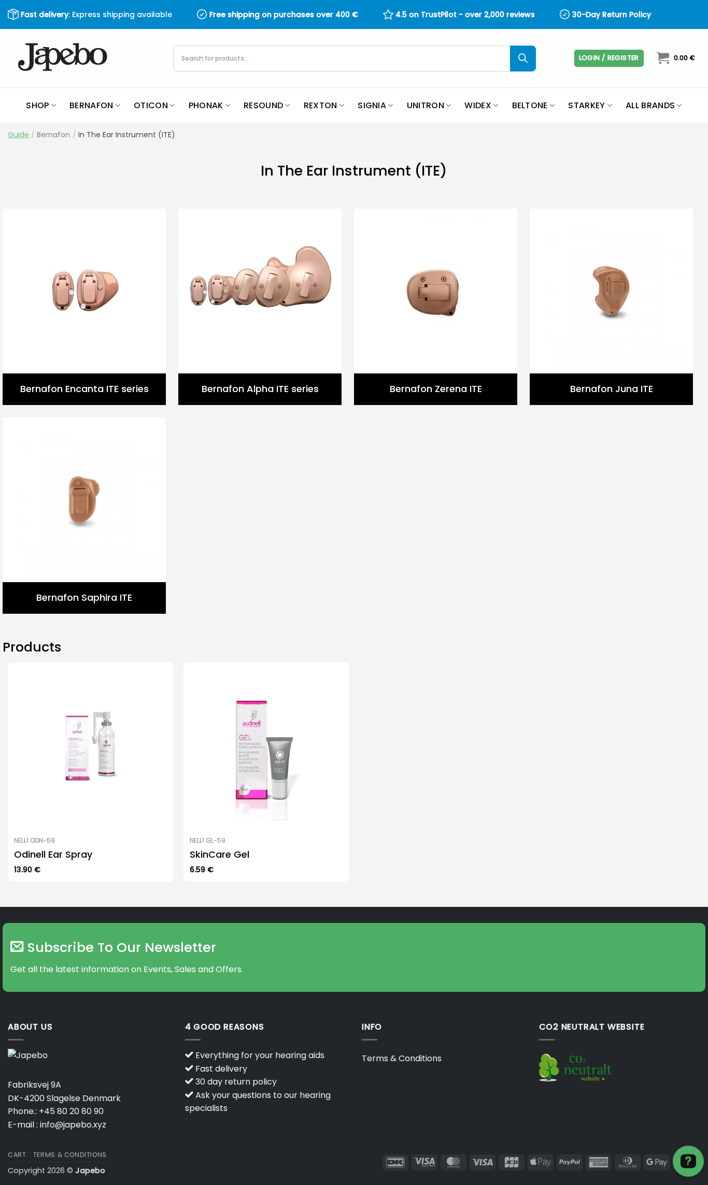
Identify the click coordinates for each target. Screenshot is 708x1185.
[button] (609, 58)
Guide (18, 134)
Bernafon (91, 105)
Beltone (530, 105)
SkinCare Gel (219, 854)
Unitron (425, 105)
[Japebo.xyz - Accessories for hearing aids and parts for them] (64, 58)
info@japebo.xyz (73, 1125)
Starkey (586, 105)
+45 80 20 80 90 (71, 1111)
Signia (372, 105)
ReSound (263, 105)
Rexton (320, 105)
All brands (650, 105)
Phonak (206, 105)
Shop (37, 105)
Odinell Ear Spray (53, 854)
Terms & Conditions (402, 1058)
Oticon (151, 105)
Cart (17, 1154)
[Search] (523, 58)
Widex (477, 105)
